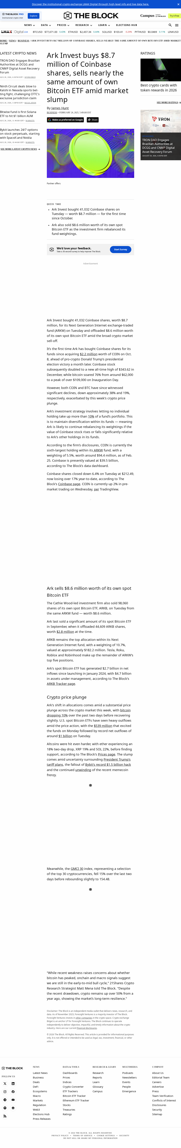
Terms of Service (82, 1136)
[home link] (91, 15)
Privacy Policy (60, 1136)
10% (91, 416)
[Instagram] (5, 1092)
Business (38, 1077)
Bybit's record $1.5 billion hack (108, 764)
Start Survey (120, 249)
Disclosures (159, 1105)
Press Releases (42, 1118)
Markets (38, 1100)
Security (157, 1109)
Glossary (98, 1086)
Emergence (129, 1091)
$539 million (103, 726)
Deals (36, 1082)
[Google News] (13, 1108)
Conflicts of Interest (164, 1100)
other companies (84, 1017)
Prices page (106, 754)
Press (155, 1091)
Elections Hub (41, 1114)
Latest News (40, 1072)
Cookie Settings (106, 1136)
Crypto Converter (73, 1086)
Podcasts (127, 1072)
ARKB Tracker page (61, 684)
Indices (67, 1082)
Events (126, 1082)
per (96, 489)
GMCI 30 (77, 869)
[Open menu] (177, 25)
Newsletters (129, 1077)
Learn (96, 1082)
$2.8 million (65, 632)
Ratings (67, 1114)
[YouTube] (13, 1100)
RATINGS (148, 53)
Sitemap (157, 1114)
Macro (37, 1095)
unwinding (83, 770)
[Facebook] (13, 1092)
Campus (98, 1091)
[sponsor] (161, 121)
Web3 (36, 1109)
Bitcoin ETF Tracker (74, 1095)
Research (98, 1072)
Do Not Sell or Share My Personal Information (90, 1138)
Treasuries (69, 1109)
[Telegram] (5, 1100)
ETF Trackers (70, 1091)
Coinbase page (69, 484)
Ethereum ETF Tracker (76, 1100)
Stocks (67, 1105)
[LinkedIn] (13, 1084)
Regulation (39, 1105)
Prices (66, 1077)
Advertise (158, 1086)
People (126, 1086)
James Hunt (60, 108)
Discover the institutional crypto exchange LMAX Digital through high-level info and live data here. (90, 4)
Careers (156, 1082)
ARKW (98, 450)
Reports (97, 1077)
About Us (158, 1072)
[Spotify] (5, 1108)
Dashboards (70, 1072)
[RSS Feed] (5, 1116)
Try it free (174, 15)
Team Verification (162, 1095)
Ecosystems (40, 1091)
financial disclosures (87, 1028)
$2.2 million (88, 354)
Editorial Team (161, 1077)
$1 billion (65, 736)
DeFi (35, 1086)
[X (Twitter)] (5, 1084)
